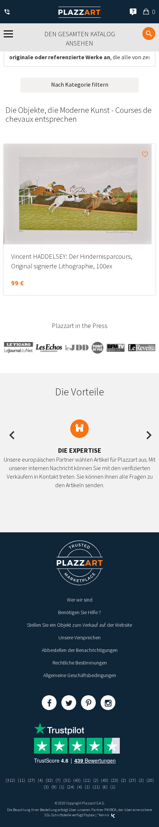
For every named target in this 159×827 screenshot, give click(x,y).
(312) (10, 780)
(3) (46, 787)
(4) (40, 780)
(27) (31, 780)
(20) (150, 780)
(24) (70, 787)
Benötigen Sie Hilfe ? (79, 612)
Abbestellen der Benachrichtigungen (80, 650)
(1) (61, 787)
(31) (67, 780)
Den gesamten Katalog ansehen (79, 39)
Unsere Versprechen (79, 637)
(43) (77, 780)
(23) (114, 780)
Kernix (104, 815)
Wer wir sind (79, 599)
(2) (95, 780)
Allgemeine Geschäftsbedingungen (79, 675)
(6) (105, 787)
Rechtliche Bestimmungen (80, 662)
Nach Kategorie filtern (79, 84)
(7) (58, 780)
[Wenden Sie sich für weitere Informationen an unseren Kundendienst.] (8, 12)
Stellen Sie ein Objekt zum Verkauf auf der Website (79, 625)
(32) (49, 780)
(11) (21, 780)
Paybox (89, 815)
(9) (54, 787)
